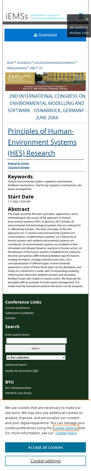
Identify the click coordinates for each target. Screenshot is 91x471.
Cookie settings (66, 428)
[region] (45, 435)
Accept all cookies (45, 447)
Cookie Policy (66, 433)
